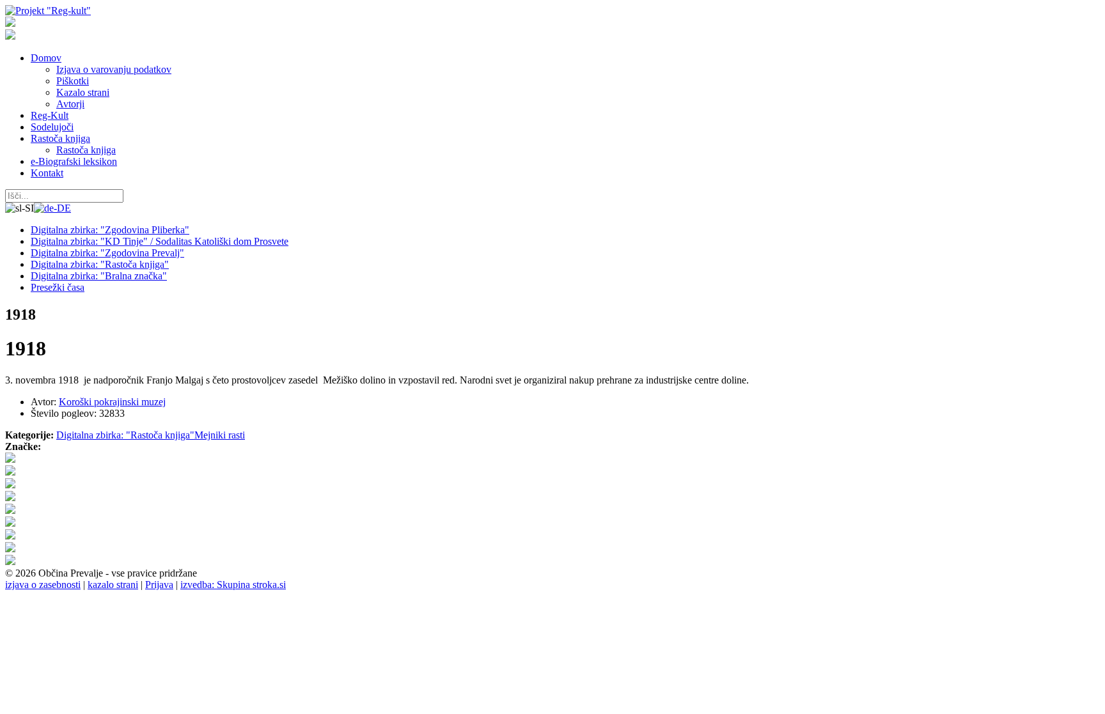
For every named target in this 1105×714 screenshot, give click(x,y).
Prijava (159, 584)
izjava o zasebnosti (43, 584)
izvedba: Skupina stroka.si (233, 584)
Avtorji (70, 103)
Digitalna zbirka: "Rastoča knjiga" (125, 435)
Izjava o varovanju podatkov (113, 69)
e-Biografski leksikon (74, 161)
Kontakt (47, 172)
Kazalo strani (82, 92)
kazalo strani (113, 584)
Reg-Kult (49, 115)
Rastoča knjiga (60, 138)
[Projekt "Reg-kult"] (48, 10)
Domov (46, 57)
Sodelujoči (52, 126)
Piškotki (72, 80)
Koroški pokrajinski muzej (112, 401)
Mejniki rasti (219, 435)
